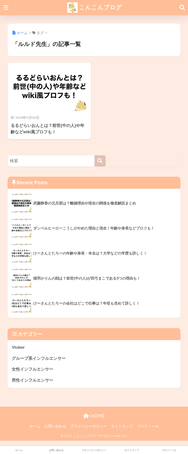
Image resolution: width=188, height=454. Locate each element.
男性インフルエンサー (32, 380)
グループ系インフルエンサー (39, 358)
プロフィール (148, 426)
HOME (97, 416)
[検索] (100, 160)
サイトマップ (122, 426)
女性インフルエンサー (32, 369)
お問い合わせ (55, 426)
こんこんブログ (100, 7)
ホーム (34, 426)
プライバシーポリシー (88, 426)
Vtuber (18, 347)
